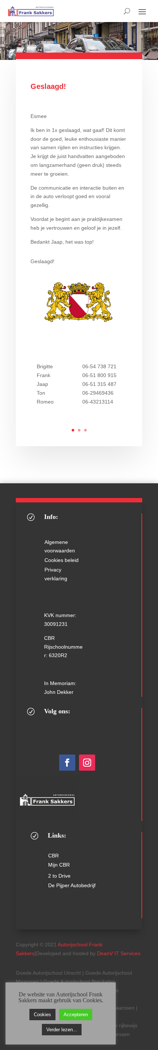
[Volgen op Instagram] (87, 763)
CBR (53, 856)
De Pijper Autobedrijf (72, 885)
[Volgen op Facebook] (67, 763)
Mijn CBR (59, 865)
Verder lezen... (61, 1029)
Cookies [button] (42, 1014)
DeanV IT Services (118, 953)
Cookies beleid (61, 560)
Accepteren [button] (76, 1014)
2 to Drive (59, 876)
